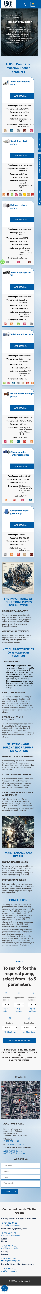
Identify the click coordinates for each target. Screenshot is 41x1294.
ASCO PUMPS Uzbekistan (14, 1153)
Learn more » (20, 96)
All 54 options (19, 1010)
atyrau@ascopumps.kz (10, 1261)
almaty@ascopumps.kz (10, 1225)
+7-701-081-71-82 (8, 1233)
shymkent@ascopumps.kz (11, 1235)
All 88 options (32, 1010)
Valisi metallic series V (21, 334)
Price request (39, 141)
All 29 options (29, 1032)
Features (9, 1023)
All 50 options (9, 1032)
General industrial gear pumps (19, 512)
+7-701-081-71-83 (8, 1246)
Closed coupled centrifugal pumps (19, 453)
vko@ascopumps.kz (9, 1271)
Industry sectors (6, 998)
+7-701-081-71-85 (8, 1269)
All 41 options (6, 1010)
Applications (19, 997)
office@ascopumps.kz (15, 1144)
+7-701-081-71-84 (8, 1258)
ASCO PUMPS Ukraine (12, 1151)
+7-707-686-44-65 (26, 4)
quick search (39, 195)
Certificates (29, 1023)
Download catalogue (39, 164)
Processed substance (32, 998)
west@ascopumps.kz (9, 1248)
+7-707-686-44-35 (9, 1223)
